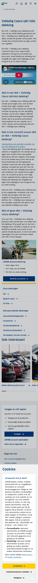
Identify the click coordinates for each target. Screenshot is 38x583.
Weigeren (18, 578)
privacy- (29, 554)
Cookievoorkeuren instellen (17, 572)
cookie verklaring (14, 557)
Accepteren (17, 566)
